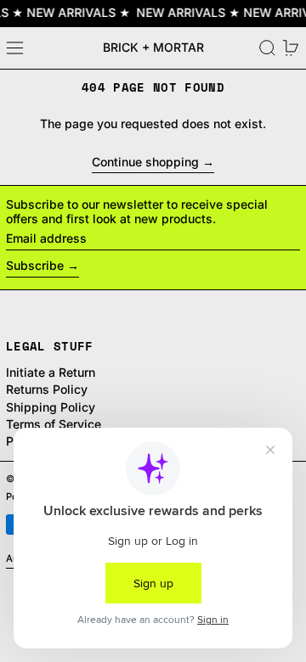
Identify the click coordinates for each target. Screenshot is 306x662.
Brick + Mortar (153, 47)
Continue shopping (145, 162)
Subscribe (35, 265)
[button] (267, 48)
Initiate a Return (50, 372)
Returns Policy (47, 389)
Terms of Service (53, 424)
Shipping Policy (50, 407)
